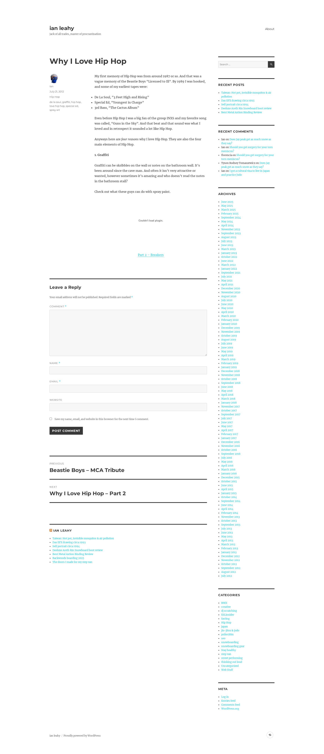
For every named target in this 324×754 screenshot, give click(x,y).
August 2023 (228, 237)
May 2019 (227, 351)
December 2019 (230, 327)
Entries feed (228, 700)
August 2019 (228, 339)
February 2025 (229, 213)
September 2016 (231, 453)
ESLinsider (227, 614)
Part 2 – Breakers (151, 255)
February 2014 (229, 513)
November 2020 (230, 292)
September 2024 (231, 217)
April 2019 (227, 355)
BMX (224, 603)
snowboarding (230, 642)
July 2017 (226, 418)
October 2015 (229, 481)
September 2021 (230, 272)
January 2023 (229, 253)
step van (226, 654)
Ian (51, 86)
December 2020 (230, 288)
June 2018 (227, 387)
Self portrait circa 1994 (66, 546)
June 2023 (227, 245)
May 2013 (226, 536)
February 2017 (229, 434)
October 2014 (229, 497)
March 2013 (228, 544)
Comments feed (230, 704)
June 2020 (227, 304)
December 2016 (230, 442)
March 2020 (228, 316)
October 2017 (229, 410)
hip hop (76, 102)
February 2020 (229, 320)
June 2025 (227, 201)
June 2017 (227, 422)
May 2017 (226, 426)
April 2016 (227, 465)
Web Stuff (227, 669)
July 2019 (226, 343)
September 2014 (230, 501)
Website (56, 399)
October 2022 (229, 257)
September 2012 (230, 568)
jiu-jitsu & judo (230, 630)
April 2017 (227, 430)
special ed (72, 105)
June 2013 (227, 532)
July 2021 (226, 276)
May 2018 (226, 390)
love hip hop (57, 105)
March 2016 (228, 469)
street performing (232, 658)
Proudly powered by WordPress (82, 735)
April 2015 (227, 489)
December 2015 (230, 477)
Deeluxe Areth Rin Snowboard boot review (77, 550)
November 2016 (230, 446)
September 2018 (230, 383)
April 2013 (227, 540)
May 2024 (227, 221)
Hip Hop (55, 96)
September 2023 (231, 233)
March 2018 (228, 398)
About (269, 29)
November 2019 (230, 331)
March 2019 (228, 359)
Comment (58, 306)
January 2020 (229, 324)
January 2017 (229, 438)
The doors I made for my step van (72, 562)
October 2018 (229, 379)
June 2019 (227, 347)
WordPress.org (230, 708)
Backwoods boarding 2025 (68, 558)
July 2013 (226, 528)
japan (224, 626)
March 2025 (228, 209)
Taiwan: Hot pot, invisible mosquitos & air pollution (83, 538)
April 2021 (227, 284)
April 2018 (227, 394)
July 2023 (226, 241)
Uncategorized (230, 666)
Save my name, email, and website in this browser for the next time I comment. (102, 419)
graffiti (66, 102)
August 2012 (228, 572)
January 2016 (229, 473)
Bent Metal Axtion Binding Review (72, 554)
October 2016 (229, 450)
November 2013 (230, 516)
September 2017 (230, 414)
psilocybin (227, 634)
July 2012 (226, 576)
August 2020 (228, 296)
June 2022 (227, 261)
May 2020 (227, 308)
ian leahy (62, 28)
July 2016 (226, 457)
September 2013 (230, 524)
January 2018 (229, 402)
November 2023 (230, 229)
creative (226, 606)
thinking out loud (231, 662)
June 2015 (227, 485)
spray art (55, 109)
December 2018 (230, 371)
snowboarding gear (232, 646)
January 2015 (229, 493)
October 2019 (229, 335)
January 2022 (229, 268)
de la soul (55, 102)
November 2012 (230, 560)
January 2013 (228, 552)
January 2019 (229, 367)
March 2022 (228, 264)
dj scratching (229, 610)
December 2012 (230, 556)
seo (223, 638)
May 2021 (226, 280)
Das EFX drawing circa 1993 (69, 542)
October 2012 (229, 564)
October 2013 (229, 520)
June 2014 (227, 505)
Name (55, 363)
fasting (225, 618)
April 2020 (227, 312)
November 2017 (230, 406)
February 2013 (229, 548)
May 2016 (227, 461)
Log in (225, 696)
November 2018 (230, 375)
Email (55, 381)
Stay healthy (228, 650)
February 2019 (229, 363)
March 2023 (228, 249)
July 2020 (226, 300)
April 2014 (227, 509)
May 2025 (227, 205)
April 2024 (227, 225)
